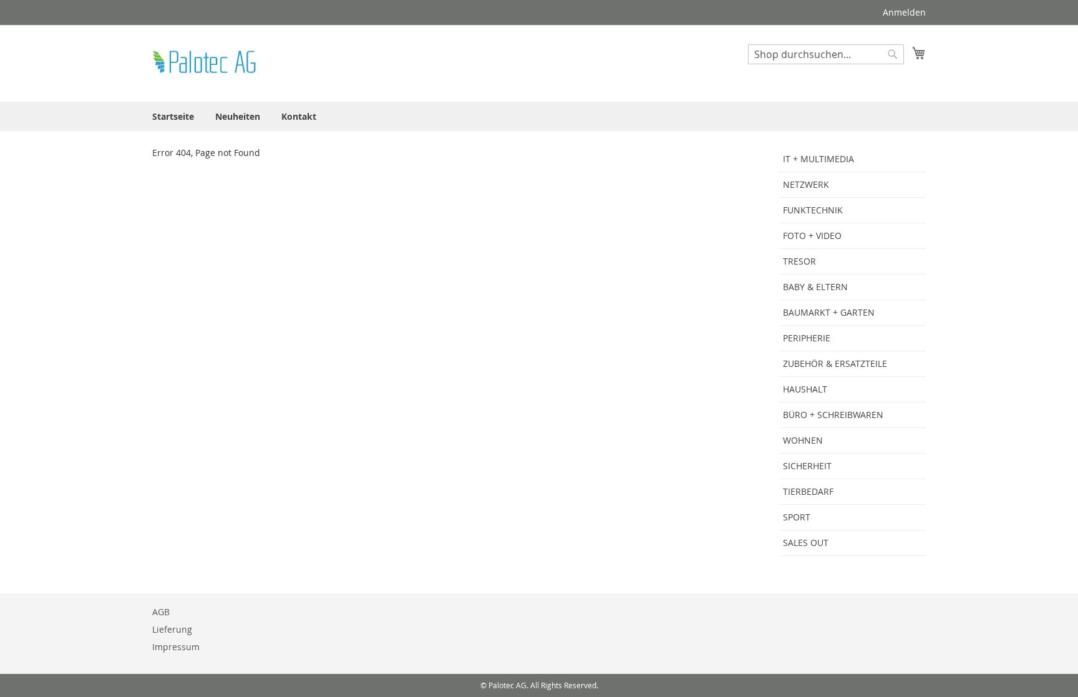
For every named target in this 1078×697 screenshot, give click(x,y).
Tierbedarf (808, 491)
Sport (796, 517)
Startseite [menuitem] (173, 116)
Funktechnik (813, 210)
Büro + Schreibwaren (833, 415)
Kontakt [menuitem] (298, 116)
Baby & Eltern (815, 287)
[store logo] (205, 62)
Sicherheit (807, 466)
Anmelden (904, 12)
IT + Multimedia (818, 159)
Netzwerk (806, 184)
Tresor (799, 261)
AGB (161, 612)
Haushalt (805, 389)
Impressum (176, 647)
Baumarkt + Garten (829, 312)
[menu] (539, 116)
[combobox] (826, 54)
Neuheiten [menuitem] (237, 116)
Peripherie (806, 338)
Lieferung (172, 629)
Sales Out (805, 542)
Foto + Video (812, 235)
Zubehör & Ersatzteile (835, 363)
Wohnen (803, 440)
